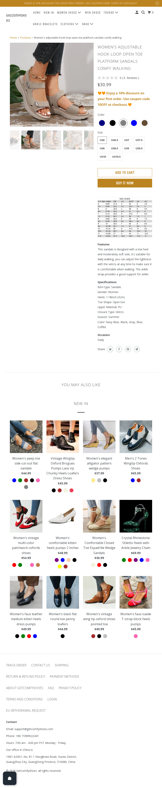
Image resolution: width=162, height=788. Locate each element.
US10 (103, 156)
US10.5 (116, 156)
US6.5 (114, 140)
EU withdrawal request (25, 710)
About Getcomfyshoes (24, 688)
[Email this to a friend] (136, 349)
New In (49, 12)
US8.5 (114, 148)
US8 (102, 148)
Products (25, 37)
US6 (102, 140)
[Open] (9, 778)
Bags (86, 24)
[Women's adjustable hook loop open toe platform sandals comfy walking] (52, 85)
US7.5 (139, 140)
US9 (126, 148)
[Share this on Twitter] (109, 349)
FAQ (51, 688)
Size (100, 132)
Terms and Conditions (24, 699)
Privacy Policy (70, 688)
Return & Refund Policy (25, 676)
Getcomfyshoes (16, 18)
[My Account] (137, 12)
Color (101, 114)
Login (52, 699)
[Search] (143, 12)
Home (37, 12)
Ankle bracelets (45, 24)
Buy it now (125, 183)
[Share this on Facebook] (118, 349)
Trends (109, 12)
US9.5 (139, 148)
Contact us (40, 665)
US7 (126, 140)
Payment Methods (64, 676)
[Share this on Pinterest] (127, 349)
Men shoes (93, 12)
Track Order (16, 665)
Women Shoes (67, 12)
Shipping (62, 665)
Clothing (67, 24)
